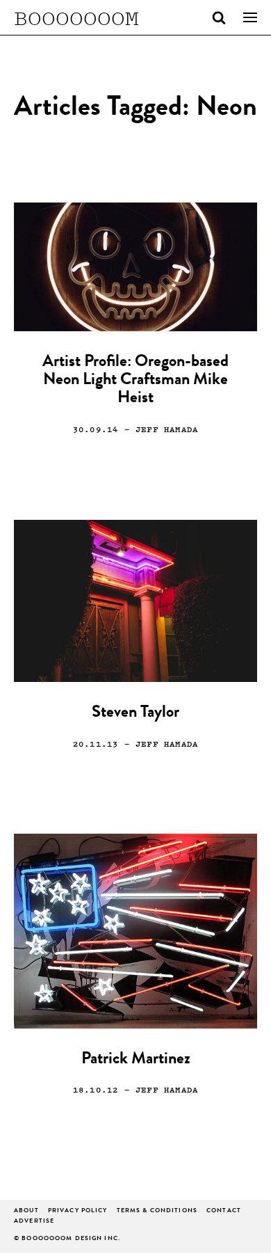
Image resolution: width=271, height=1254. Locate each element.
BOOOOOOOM (76, 17)
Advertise (34, 1222)
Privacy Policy (78, 1211)
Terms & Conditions (157, 1211)
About (26, 1211)
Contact (223, 1211)
